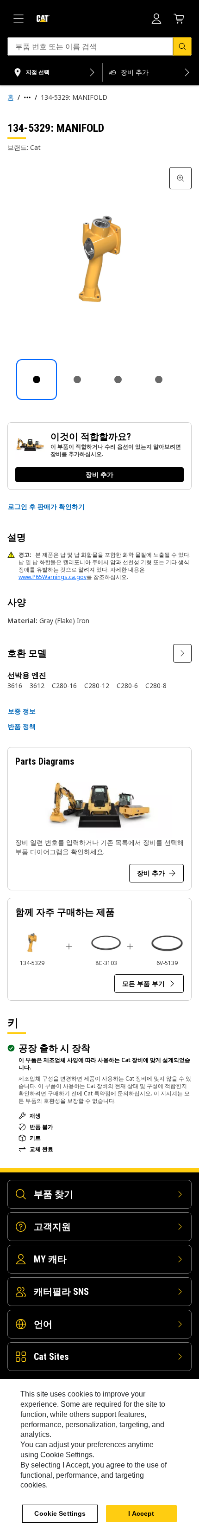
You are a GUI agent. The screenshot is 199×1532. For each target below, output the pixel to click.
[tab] (36, 379)
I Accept (141, 1513)
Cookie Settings (60, 1513)
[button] (46, 506)
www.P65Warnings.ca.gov (53, 577)
